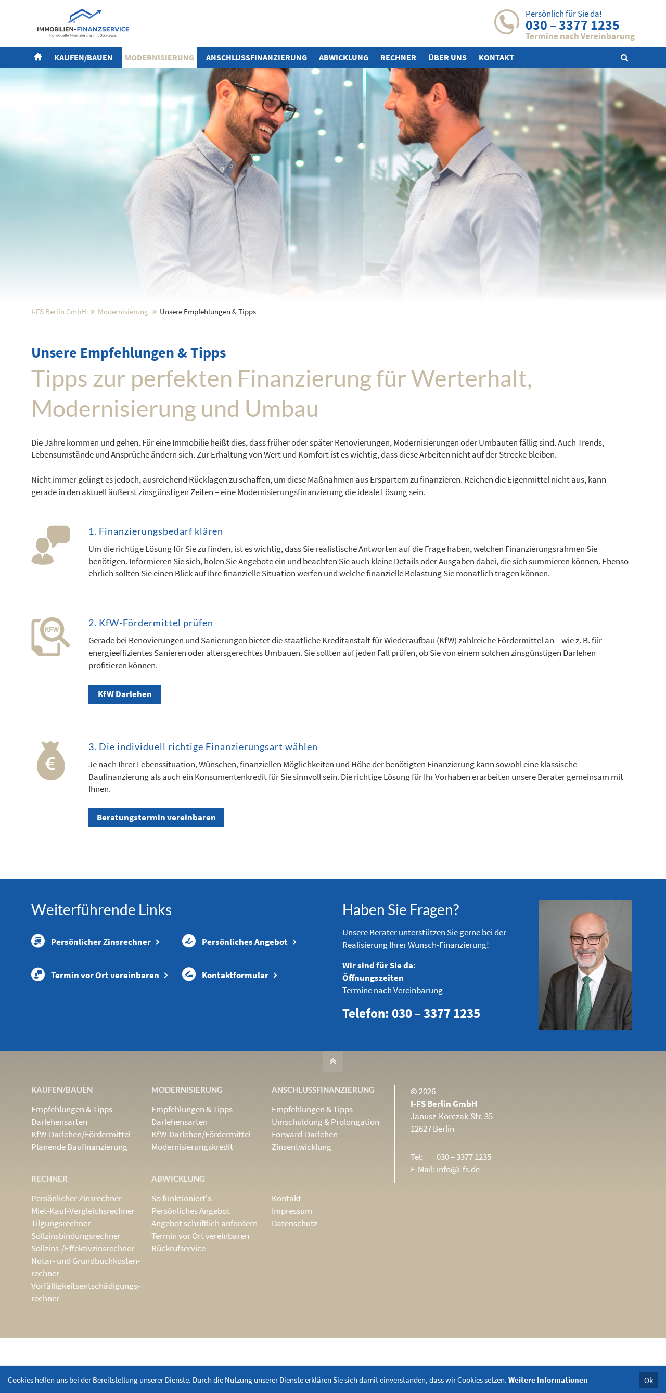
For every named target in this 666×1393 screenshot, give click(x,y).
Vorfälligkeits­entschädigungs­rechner (85, 1292)
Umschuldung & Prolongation (325, 1122)
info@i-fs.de (458, 1169)
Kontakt (286, 1198)
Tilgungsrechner (61, 1223)
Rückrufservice (178, 1248)
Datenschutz (294, 1223)
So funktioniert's (181, 1198)
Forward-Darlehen (305, 1134)
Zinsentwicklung (301, 1147)
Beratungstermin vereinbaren (156, 817)
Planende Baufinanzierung (79, 1147)
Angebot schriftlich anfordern (204, 1223)
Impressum (292, 1211)
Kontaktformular (235, 975)
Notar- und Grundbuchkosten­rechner (85, 1267)
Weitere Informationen (548, 1380)
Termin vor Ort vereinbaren (105, 975)
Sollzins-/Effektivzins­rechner (82, 1248)
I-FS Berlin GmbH (58, 311)
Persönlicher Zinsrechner (101, 941)
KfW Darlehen (125, 694)
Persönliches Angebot (245, 941)
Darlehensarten (59, 1122)
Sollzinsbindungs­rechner (76, 1236)
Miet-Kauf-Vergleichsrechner (83, 1211)
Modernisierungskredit (192, 1147)
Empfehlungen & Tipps (71, 1109)
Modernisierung (123, 311)
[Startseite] (39, 57)
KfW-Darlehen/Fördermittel (81, 1134)
